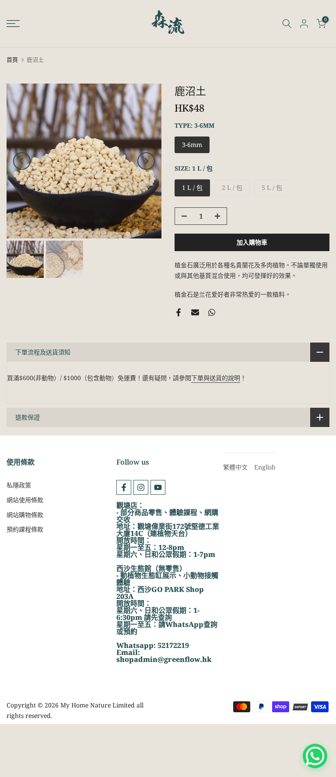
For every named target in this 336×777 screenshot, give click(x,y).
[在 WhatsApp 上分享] (212, 312)
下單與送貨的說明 (215, 378)
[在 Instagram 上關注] (140, 487)
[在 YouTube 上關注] (157, 487)
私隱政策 (19, 485)
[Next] (146, 161)
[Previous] (22, 161)
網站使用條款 (25, 500)
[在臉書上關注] (123, 487)
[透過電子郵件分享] (195, 312)
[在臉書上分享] (178, 312)
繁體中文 (235, 467)
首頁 (12, 60)
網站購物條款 (25, 515)
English (265, 467)
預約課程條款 (25, 529)
